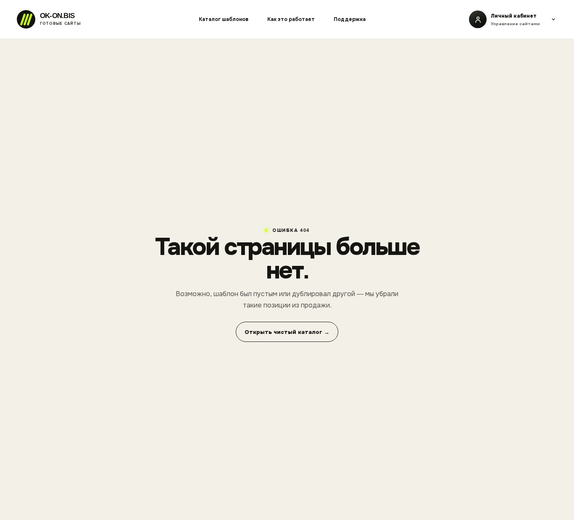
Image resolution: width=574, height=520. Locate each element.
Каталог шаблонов (223, 19)
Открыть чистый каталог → (287, 332)
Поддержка (350, 19)
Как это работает (291, 19)
